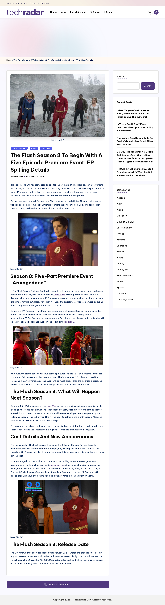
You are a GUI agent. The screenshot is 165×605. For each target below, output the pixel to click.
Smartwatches (125, 275)
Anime (120, 203)
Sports (120, 287)
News (33, 148)
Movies (120, 251)
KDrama (121, 239)
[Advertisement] (82, 37)
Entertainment (19, 148)
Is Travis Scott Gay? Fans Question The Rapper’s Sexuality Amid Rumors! (135, 127)
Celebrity (122, 215)
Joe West (52, 406)
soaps (120, 281)
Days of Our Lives (126, 221)
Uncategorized (125, 299)
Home (8, 60)
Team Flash (59, 294)
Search (121, 76)
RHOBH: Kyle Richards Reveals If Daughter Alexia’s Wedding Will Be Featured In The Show (135, 172)
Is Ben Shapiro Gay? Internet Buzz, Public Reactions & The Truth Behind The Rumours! (133, 113)
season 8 (69, 322)
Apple (120, 209)
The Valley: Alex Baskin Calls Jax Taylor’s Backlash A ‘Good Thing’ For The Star (135, 141)
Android (121, 197)
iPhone (120, 233)
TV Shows (45, 148)
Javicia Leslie (56, 465)
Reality (120, 263)
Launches (122, 245)
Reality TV (122, 269)
